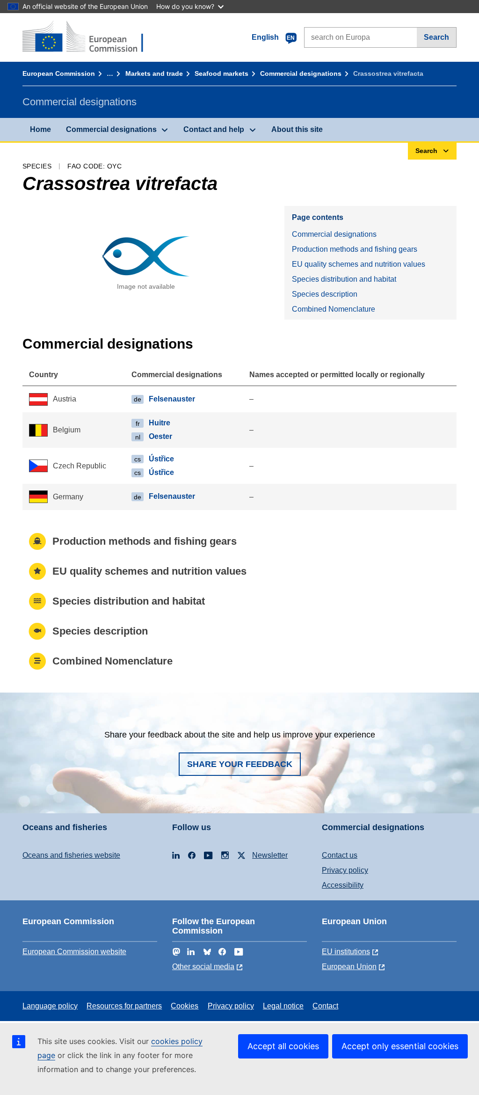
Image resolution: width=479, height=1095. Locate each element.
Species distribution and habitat (344, 279)
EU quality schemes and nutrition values (358, 264)
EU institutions (346, 952)
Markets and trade (154, 73)
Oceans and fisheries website (71, 855)
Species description (324, 294)
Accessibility (342, 885)
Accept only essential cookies (399, 1046)
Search (436, 37)
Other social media (203, 967)
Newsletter (270, 855)
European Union (349, 967)
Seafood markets (221, 73)
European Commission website (74, 952)
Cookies (184, 1006)
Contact (325, 1006)
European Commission (58, 73)
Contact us (339, 855)
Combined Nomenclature (333, 309)
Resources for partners (124, 1006)
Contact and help (213, 129)
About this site (297, 129)
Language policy (50, 1006)
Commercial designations (300, 73)
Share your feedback (239, 764)
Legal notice (283, 1006)
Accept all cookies (283, 1046)
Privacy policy (345, 870)
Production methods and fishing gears (354, 249)
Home (40, 129)
